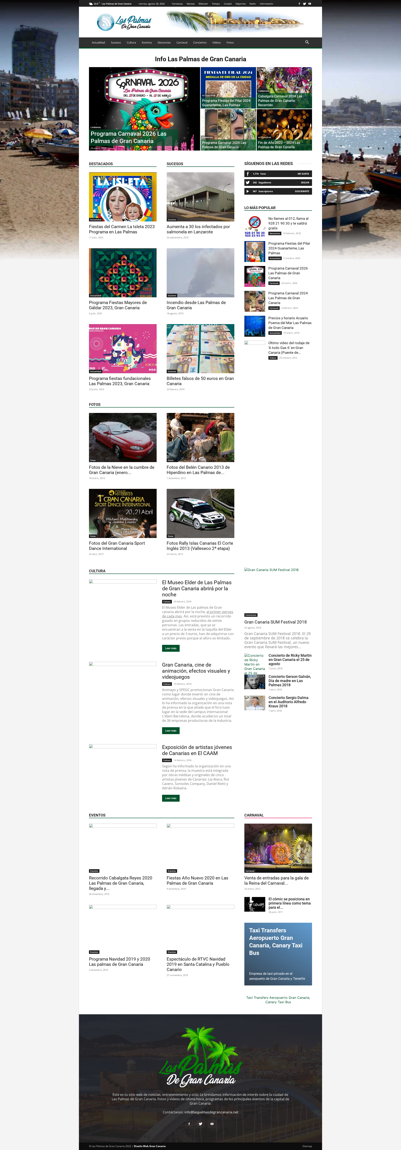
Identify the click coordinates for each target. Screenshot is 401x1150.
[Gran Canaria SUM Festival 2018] (278, 592)
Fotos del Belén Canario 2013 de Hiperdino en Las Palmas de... (198, 470)
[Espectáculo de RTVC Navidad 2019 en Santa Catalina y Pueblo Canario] (200, 929)
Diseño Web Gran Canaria (150, 1146)
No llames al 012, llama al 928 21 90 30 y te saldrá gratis (288, 223)
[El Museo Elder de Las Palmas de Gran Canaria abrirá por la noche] (123, 604)
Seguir (305, 182)
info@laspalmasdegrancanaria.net (211, 1112)
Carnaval (181, 42)
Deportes (241, 3)
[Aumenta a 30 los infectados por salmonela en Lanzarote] (200, 196)
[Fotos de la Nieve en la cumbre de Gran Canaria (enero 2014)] (123, 437)
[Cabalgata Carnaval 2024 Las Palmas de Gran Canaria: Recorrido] (284, 88)
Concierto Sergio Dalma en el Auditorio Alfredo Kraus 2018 (288, 701)
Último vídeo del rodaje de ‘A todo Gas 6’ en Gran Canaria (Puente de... (289, 348)
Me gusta (303, 173)
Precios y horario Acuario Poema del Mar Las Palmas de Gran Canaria (290, 323)
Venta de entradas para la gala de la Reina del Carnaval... (276, 880)
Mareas (191, 3)
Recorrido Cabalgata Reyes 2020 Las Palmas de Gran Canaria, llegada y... (120, 883)
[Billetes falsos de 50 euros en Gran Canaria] (200, 348)
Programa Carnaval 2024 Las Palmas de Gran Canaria (288, 298)
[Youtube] (309, 3)
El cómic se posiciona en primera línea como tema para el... (290, 903)
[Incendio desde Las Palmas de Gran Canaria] (200, 272)
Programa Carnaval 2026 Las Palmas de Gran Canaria (288, 273)
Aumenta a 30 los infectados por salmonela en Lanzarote (198, 229)
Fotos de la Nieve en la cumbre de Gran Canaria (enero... (121, 470)
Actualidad (98, 42)
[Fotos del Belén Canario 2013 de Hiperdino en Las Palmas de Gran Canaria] (200, 437)
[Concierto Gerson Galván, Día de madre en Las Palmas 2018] (254, 682)
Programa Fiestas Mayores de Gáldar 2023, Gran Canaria (118, 305)
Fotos (230, 42)
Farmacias (177, 3)
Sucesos (116, 42)
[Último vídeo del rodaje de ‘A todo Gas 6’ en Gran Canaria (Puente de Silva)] (254, 351)
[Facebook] (299, 3)
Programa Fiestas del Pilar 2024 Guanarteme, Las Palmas (289, 248)
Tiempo (216, 3)
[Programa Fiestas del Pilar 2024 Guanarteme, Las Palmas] (228, 88)
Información (266, 3)
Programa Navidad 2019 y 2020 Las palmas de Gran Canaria (119, 962)
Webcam (203, 3)
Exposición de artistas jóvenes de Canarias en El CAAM (197, 750)
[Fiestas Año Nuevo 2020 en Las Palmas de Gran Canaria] (200, 848)
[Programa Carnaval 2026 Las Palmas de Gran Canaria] (144, 115)
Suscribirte (302, 191)
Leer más (170, 648)
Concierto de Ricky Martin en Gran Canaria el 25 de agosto (290, 659)
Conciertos (200, 42)
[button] (307, 42)
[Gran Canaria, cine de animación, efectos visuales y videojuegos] (123, 686)
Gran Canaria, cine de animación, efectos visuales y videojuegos (196, 671)
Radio (253, 3)
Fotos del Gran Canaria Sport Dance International (117, 546)
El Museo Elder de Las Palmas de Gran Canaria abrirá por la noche (197, 588)
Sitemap (307, 1146)
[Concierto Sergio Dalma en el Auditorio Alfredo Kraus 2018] (254, 703)
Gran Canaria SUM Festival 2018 (275, 622)
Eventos (147, 42)
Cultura (131, 42)
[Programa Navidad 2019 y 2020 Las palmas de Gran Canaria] (123, 929)
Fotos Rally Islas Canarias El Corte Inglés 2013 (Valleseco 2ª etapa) (200, 546)
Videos (216, 42)
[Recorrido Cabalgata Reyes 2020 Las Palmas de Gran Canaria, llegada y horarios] (123, 848)
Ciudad (228, 3)
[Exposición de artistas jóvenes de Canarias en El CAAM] (123, 768)
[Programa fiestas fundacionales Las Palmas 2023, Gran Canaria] (123, 348)
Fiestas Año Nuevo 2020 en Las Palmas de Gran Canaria (197, 880)
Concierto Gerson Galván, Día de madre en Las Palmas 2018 (290, 680)
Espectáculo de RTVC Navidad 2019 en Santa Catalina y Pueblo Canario (198, 964)
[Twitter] (304, 3)
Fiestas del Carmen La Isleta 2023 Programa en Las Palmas (122, 229)
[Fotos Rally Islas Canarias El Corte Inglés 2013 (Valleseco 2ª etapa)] (200, 513)
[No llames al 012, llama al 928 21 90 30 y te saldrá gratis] (254, 226)
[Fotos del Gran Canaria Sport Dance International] (123, 513)
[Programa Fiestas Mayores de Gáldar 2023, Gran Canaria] (123, 272)
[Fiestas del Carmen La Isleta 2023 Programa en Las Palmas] (123, 196)
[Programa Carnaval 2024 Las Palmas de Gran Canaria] (228, 130)
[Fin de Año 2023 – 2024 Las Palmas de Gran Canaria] (284, 130)
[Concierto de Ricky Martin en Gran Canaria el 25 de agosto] (254, 666)
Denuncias (164, 42)
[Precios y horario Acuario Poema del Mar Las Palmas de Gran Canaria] (254, 326)
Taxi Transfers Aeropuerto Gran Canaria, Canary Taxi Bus (278, 999)
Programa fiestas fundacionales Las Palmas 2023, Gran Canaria (120, 381)
